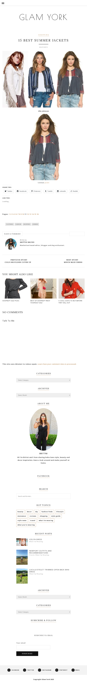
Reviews (33, 516)
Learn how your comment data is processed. (57, 364)
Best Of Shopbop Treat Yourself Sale (40, 302)
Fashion (18, 224)
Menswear (22, 516)
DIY (36, 512)
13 (30, 214)
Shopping (43, 35)
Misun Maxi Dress (73, 262)
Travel (32, 520)
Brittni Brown (27, 242)
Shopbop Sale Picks (10, 301)
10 (23, 214)
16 (38, 214)
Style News (22, 520)
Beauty (20, 512)
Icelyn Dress (35, 539)
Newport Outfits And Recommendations (40, 552)
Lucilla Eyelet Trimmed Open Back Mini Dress (49, 571)
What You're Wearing (26, 525)
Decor (29, 512)
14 (33, 214)
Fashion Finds (47, 512)
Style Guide (55, 516)
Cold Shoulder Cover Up (18, 262)
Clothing (9, 224)
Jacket (47, 183)
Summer (35, 224)
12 (28, 214)
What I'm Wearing (46, 520)
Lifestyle (60, 512)
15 (35, 214)
